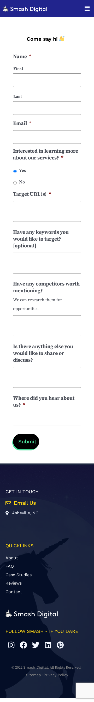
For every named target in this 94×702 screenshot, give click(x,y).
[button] (87, 8)
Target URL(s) (32, 194)
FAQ (9, 566)
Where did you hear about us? (43, 401)
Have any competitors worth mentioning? (46, 287)
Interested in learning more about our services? (45, 154)
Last (17, 96)
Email (22, 123)
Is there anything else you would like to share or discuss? (43, 353)
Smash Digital (35, 667)
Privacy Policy (56, 675)
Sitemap (33, 675)
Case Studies (18, 574)
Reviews (13, 583)
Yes (22, 171)
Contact (13, 591)
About (11, 557)
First (18, 68)
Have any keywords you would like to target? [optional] (41, 239)
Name (22, 56)
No (22, 182)
